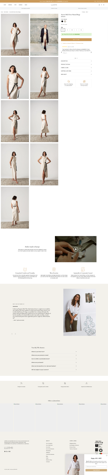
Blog (47, 456)
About (103, 1)
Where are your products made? (40, 355)
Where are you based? (37, 362)
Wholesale (48, 450)
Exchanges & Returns (74, 445)
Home (2, 11)
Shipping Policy (73, 443)
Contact (48, 461)
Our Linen (48, 447)
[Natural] (65, 21)
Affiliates (48, 452)
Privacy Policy (73, 447)
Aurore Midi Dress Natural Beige (14, 11)
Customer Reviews (50, 454)
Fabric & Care (64, 67)
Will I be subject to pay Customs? (40, 369)
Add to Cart (76, 39)
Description (64, 61)
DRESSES (10, 4)
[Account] (99, 4)
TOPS (15, 4)
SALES (26, 4)
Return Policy (99, 1)
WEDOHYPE (15, 469)
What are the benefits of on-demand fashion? (44, 366)
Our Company (49, 443)
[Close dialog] (107, 455)
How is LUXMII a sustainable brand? (41, 359)
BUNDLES (20, 4)
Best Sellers (6, 11)
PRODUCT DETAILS (65, 64)
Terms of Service (73, 449)
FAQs (95, 1)
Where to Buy (49, 460)
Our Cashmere (49, 445)
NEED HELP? (64, 74)
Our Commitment (50, 449)
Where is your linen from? (38, 351)
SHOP (5, 4)
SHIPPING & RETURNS (66, 71)
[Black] (62, 21)
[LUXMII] (54, 5)
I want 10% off (96, 470)
